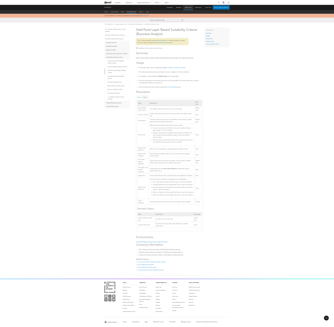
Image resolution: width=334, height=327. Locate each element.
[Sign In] (228, 2)
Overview (170, 7)
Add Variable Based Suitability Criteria (116, 77)
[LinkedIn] (113, 296)
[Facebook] (106, 296)
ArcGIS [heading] (124, 282)
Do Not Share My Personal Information (206, 322)
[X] (109, 296)
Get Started (114, 12)
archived (160, 40)
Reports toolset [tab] (111, 50)
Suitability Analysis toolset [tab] (114, 57)
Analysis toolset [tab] (111, 42)
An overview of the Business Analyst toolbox (115, 30)
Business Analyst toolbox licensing (115, 35)
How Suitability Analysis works (147, 267)
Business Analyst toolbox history (114, 39)
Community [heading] (142, 282)
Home (106, 12)
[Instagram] (109, 299)
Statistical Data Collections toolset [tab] (117, 53)
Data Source (153, 242)
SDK (147, 12)
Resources (188, 7)
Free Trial (208, 7)
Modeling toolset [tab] (112, 46)
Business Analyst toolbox (136, 24)
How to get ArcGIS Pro (221, 7)
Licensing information (212, 44)
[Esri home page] (108, 2)
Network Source (163, 242)
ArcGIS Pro (107, 7)
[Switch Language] (223, 2)
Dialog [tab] (139, 97)
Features (179, 7)
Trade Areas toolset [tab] (113, 106)
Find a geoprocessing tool (146, 264)
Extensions (198, 7)
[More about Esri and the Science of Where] (109, 287)
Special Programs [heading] (194, 282)
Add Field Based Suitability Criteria (117, 67)
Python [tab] (145, 97)
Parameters (209, 38)
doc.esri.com (145, 15)
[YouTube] (113, 299)
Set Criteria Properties (114, 93)
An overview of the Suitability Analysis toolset (116, 62)
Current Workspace (142, 242)
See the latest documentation (163, 42)
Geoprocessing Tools (121, 24)
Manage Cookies (185, 322)
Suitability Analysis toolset (151, 24)
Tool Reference (131, 12)
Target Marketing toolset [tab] (114, 103)
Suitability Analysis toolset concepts (116, 98)
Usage (208, 36)
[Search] (218, 2)
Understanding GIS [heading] (161, 282)
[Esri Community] (106, 299)
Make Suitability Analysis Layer (116, 86)
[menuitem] (129, 287)
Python (141, 12)
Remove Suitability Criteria (115, 89)
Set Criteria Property (172, 87)
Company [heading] (174, 282)
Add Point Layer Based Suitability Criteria (117, 71)
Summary (208, 33)
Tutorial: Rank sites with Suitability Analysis (151, 270)
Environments (210, 41)
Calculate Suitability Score (115, 82)
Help (122, 12)
